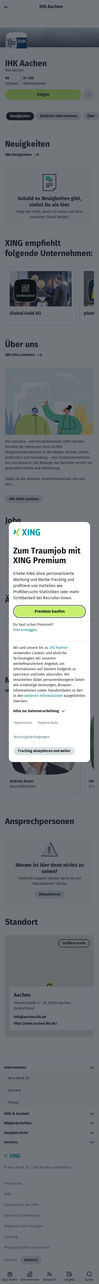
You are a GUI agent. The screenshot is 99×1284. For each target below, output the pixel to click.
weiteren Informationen (43, 696)
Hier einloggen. (25, 630)
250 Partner (58, 648)
